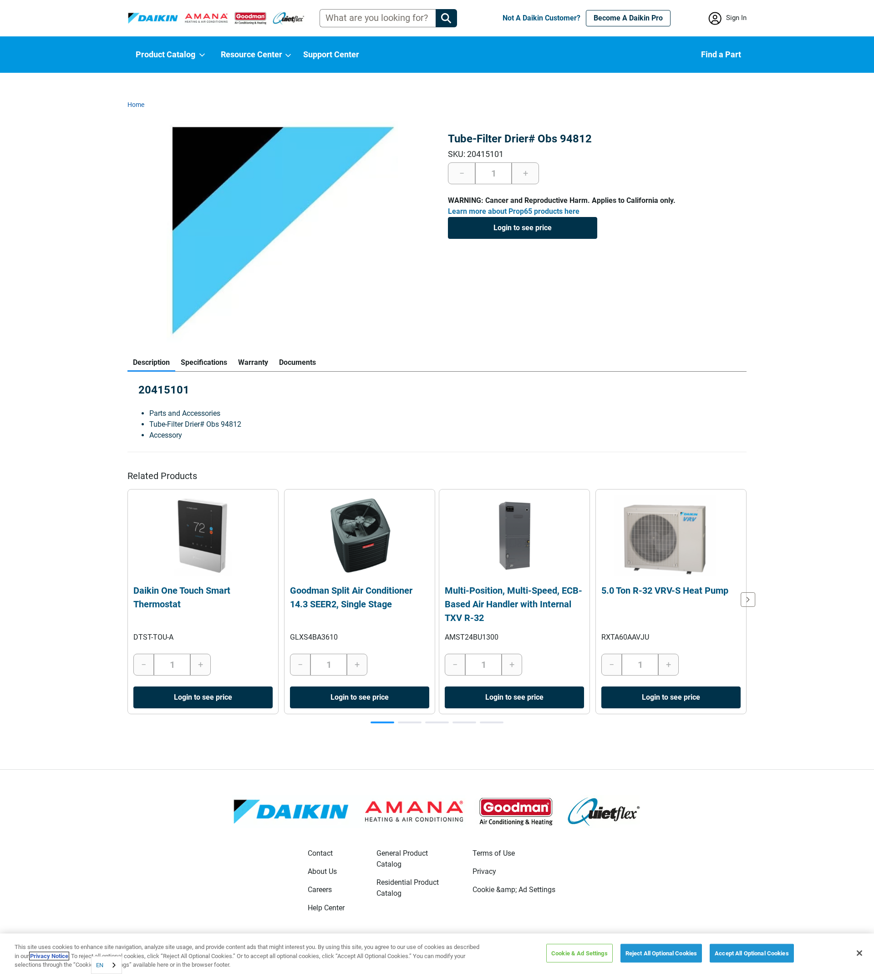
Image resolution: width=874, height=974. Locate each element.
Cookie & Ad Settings (579, 952)
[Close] (859, 953)
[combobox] (106, 965)
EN (99, 965)
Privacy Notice (49, 956)
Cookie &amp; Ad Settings (514, 889)
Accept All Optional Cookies (752, 952)
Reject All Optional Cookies (661, 952)
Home (135, 104)
